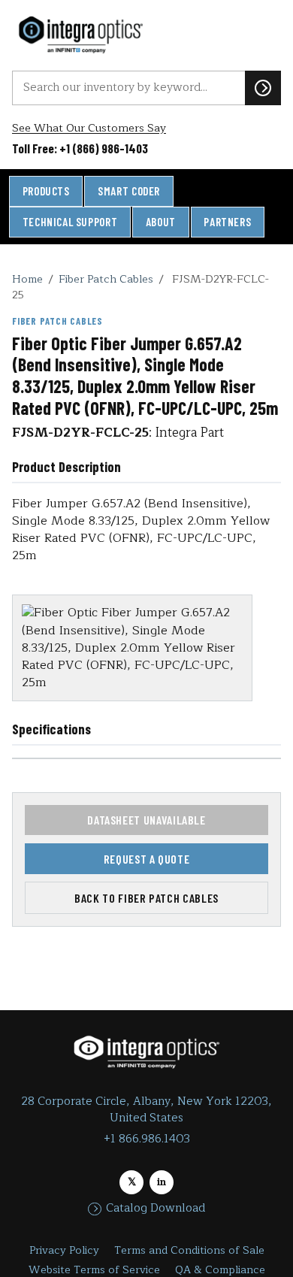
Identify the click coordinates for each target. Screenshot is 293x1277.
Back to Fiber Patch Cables (146, 898)
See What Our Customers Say (89, 128)
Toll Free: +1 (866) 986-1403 (80, 148)
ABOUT (161, 221)
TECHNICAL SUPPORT (70, 221)
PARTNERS (227, 221)
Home (27, 279)
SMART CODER (129, 191)
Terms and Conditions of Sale (189, 1250)
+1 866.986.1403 (147, 1139)
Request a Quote (147, 859)
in (161, 1182)
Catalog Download (155, 1208)
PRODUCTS (46, 191)
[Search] (263, 88)
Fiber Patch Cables (106, 279)
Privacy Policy (64, 1250)
